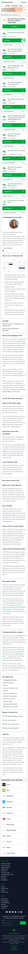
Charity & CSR (4, 892)
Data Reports (4, 880)
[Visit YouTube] (21, 912)
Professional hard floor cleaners (10, 704)
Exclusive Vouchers (5, 865)
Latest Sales (4, 871)
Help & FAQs (4, 899)
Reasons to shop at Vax (8, 683)
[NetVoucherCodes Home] (6, 2)
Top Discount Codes (6, 863)
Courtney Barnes (11, 162)
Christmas (3, 878)
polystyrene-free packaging (14, 345)
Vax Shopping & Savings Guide (10, 680)
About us (3, 886)
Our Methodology (5, 902)
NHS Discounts (4, 869)
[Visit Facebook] (7, 912)
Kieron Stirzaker (11, 61)
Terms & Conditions (14, 949)
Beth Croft (10, 94)
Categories (5, 15)
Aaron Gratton (11, 78)
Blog (21, 5)
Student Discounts (5, 867)
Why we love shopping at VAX (10, 693)
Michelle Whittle (11, 129)
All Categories (4, 906)
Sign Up (23, 923)
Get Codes (14, 26)
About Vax (5, 685)
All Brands (3, 908)
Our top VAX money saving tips (10, 696)
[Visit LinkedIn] (12, 912)
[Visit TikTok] (15, 912)
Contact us (3, 904)
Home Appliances (13, 15)
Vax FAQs (5, 690)
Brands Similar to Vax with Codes (10, 706)
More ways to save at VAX (9, 698)
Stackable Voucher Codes (7, 874)
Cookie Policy (14, 948)
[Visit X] (18, 912)
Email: (3, 920)
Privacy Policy (14, 946)
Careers (3, 890)
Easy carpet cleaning (7, 701)
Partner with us (4, 888)
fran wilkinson (11, 111)
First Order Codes (5, 872)
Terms (23, 44)
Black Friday (4, 876)
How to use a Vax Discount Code (10, 688)
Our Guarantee (4, 900)
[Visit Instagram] (10, 912)
